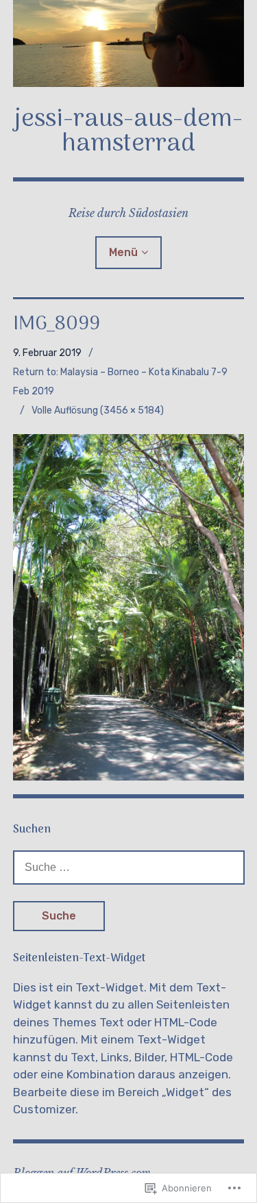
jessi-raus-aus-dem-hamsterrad (128, 131)
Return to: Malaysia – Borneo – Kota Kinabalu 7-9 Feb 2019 (120, 381)
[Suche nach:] (129, 867)
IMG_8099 (56, 324)
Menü (123, 252)
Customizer (44, 1109)
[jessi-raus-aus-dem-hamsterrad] (129, 43)
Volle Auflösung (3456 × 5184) (98, 410)
